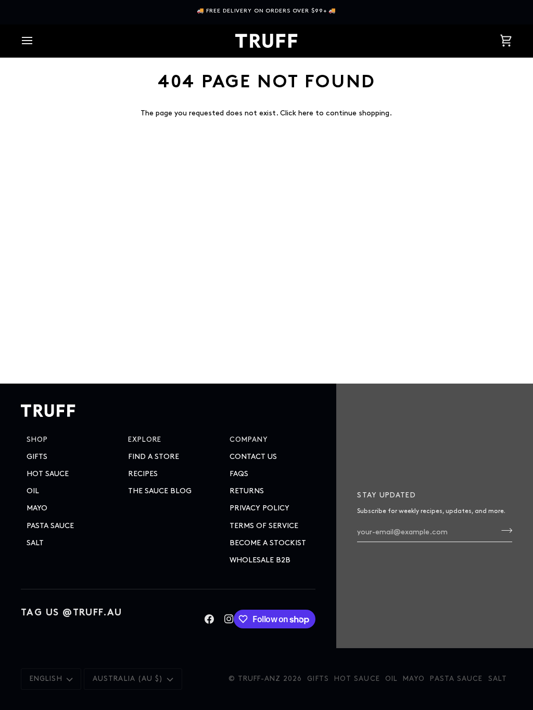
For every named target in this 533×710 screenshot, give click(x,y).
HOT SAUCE (48, 473)
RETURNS (247, 491)
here (305, 113)
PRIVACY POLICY (259, 508)
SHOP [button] (37, 440)
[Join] (503, 530)
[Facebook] (209, 619)
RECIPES (143, 473)
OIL (33, 491)
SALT (35, 543)
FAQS (239, 473)
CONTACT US (253, 456)
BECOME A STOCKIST (268, 543)
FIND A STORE (153, 456)
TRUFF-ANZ (259, 679)
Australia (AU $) (128, 679)
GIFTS (37, 456)
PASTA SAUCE (50, 525)
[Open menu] (36, 40)
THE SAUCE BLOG (160, 491)
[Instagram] (229, 619)
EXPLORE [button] (145, 440)
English (46, 679)
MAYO (37, 508)
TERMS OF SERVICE (264, 525)
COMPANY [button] (249, 440)
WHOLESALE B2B (260, 560)
